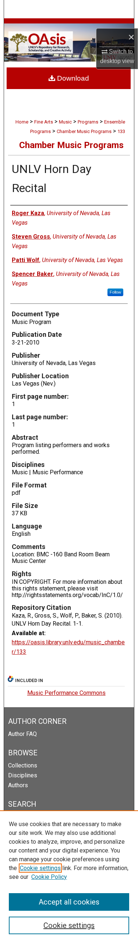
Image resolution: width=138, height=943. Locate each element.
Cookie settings (40, 868)
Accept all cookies (69, 902)
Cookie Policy (49, 876)
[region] (69, 876)
